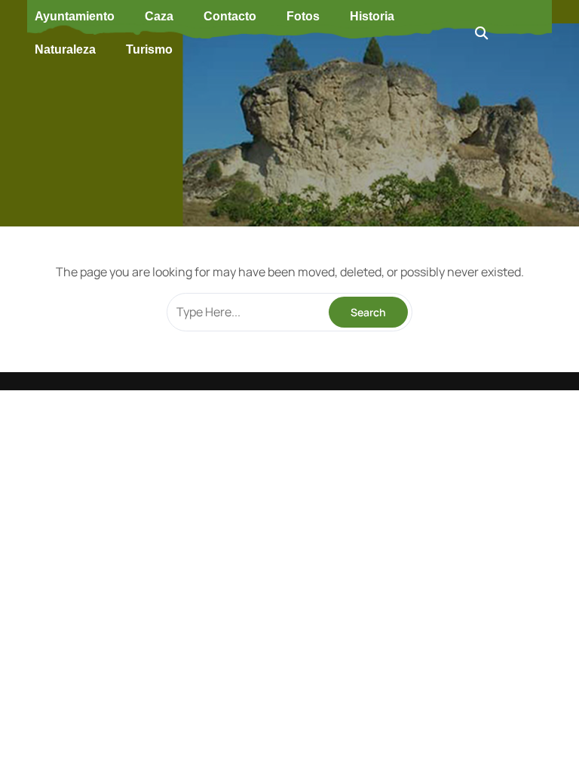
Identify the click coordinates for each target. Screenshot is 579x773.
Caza (159, 16)
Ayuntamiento (75, 16)
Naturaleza (65, 49)
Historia (372, 16)
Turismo (149, 49)
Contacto (230, 16)
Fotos (303, 16)
